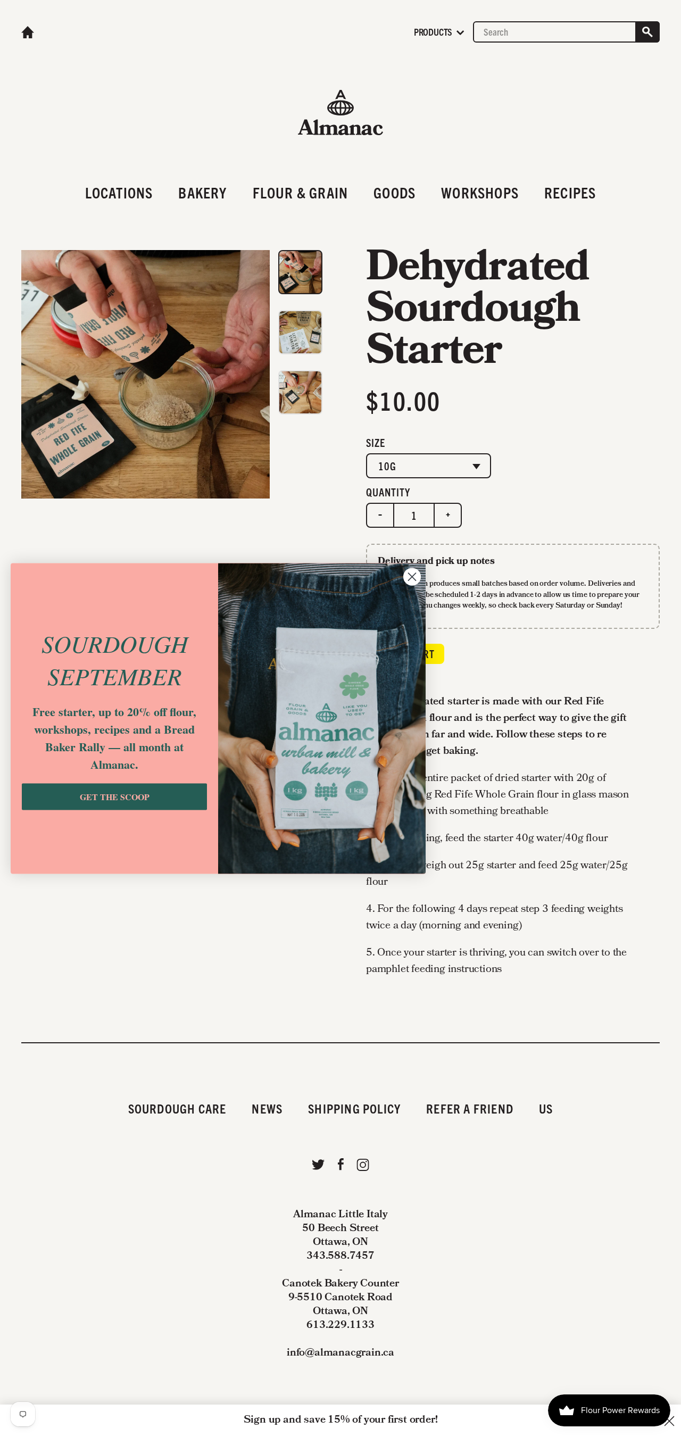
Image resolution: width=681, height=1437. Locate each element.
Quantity (388, 492)
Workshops (480, 192)
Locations (119, 192)
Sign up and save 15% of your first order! (341, 1420)
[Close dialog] (412, 576)
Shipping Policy (354, 1108)
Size (375, 442)
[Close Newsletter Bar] (669, 1421)
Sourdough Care (177, 1108)
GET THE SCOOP (115, 797)
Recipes (570, 192)
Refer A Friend (469, 1108)
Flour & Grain (300, 192)
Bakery (202, 192)
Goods (394, 192)
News (267, 1108)
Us (546, 1108)
